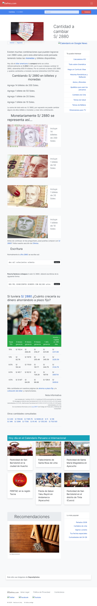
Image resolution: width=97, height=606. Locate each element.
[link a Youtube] (37, 597)
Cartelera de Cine (79, 95)
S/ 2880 (26, 296)
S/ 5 (46, 419)
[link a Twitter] (11, 597)
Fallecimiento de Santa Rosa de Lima (47, 461)
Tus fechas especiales (78, 533)
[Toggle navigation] (92, 3)
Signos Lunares (81, 530)
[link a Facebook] (23, 597)
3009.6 (55, 382)
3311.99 (55, 352)
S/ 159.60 (19, 419)
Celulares (87, 12)
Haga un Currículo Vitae (77, 69)
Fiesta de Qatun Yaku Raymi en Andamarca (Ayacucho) (46, 496)
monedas (30, 58)
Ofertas (35, 243)
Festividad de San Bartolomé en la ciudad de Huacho (19, 463)
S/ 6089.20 (38, 419)
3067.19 (55, 375)
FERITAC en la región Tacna (20, 492)
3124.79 (55, 367)
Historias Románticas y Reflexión (79, 75)
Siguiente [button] (20, 43)
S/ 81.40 (33, 421)
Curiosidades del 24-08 (78, 537)
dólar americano (21, 63)
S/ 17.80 (25, 421)
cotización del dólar (14, 391)
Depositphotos (34, 577)
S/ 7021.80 (53, 421)
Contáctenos (59, 592)
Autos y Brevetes (79, 82)
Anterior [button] (11, 43)
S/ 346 (10, 421)
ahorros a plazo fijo (46, 388)
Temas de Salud (79, 100)
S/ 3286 (17, 421)
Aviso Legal (24, 592)
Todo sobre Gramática (77, 64)
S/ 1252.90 (43, 421)
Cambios (12, 12)
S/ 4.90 (10, 419)
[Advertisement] (77, 555)
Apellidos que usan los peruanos (79, 88)
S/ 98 (52, 419)
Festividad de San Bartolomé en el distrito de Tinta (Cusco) (75, 496)
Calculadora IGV (79, 59)
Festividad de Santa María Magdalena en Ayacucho (77, 463)
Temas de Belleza (79, 105)
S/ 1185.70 (28, 419)
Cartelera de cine (80, 526)
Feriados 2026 (81, 522)
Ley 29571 (35, 407)
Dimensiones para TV (78, 110)
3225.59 (55, 359)
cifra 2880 (24, 254)
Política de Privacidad (41, 592)
